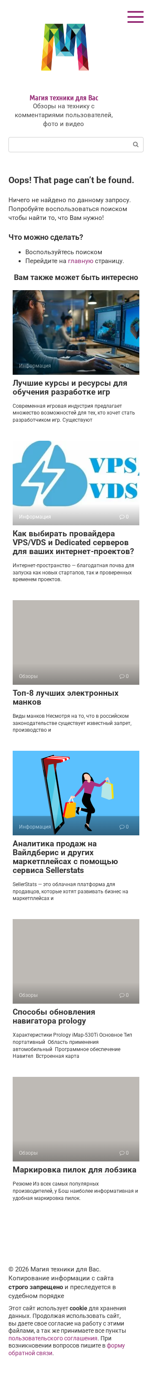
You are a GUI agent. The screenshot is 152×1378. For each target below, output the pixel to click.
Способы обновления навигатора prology (54, 1016)
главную (80, 261)
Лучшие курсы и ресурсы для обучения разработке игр (70, 387)
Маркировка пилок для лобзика (74, 1170)
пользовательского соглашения (53, 1338)
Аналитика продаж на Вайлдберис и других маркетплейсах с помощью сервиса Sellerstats (65, 857)
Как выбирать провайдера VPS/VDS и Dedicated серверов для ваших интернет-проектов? (73, 542)
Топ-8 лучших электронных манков (66, 697)
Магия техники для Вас (64, 97)
